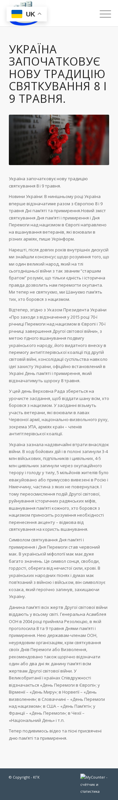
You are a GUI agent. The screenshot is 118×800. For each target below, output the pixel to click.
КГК (36, 777)
